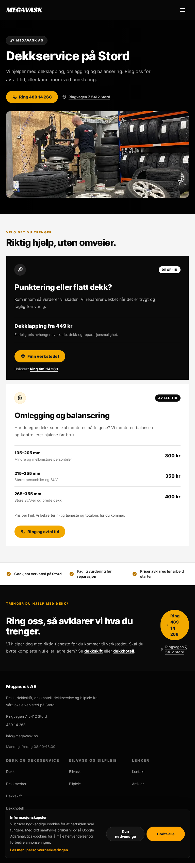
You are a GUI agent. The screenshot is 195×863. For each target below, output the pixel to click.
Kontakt (138, 771)
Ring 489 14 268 (35, 97)
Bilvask (75, 771)
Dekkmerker (16, 784)
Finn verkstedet (43, 356)
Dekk (10, 771)
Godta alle (165, 834)
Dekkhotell (15, 808)
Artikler (138, 784)
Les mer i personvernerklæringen (39, 850)
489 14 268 (16, 725)
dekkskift (93, 651)
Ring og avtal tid (43, 531)
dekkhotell (123, 651)
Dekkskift (14, 796)
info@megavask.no (22, 736)
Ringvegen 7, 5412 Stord (89, 97)
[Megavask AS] (24, 10)
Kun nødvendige (125, 834)
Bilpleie (75, 784)
